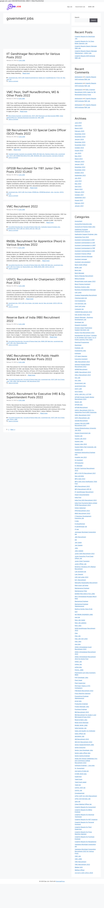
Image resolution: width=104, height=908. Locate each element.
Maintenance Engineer (82, 588)
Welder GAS (79, 867)
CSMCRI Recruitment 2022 (83, 312)
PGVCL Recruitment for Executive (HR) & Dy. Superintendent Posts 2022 (36, 395)
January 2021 (79, 206)
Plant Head (78, 680)
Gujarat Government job (31, 77)
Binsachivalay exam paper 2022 (85, 281)
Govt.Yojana (28, 192)
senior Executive (46, 155)
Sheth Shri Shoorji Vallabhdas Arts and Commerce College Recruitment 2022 (86, 761)
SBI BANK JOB (38, 155)
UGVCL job (9, 305)
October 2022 (79, 172)
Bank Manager (79, 273)
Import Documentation (82, 495)
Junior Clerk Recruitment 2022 (84, 553)
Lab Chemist (79, 574)
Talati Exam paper (80, 782)
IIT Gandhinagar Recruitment (84, 492)
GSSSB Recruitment (81, 420)
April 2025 (78, 125)
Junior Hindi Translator (82, 561)
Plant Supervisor (80, 683)
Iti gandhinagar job (51, 77)
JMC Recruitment (80, 537)
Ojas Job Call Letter (81, 639)
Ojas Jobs (78, 641)
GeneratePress (60, 881)
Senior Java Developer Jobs (84, 750)
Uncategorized (79, 793)
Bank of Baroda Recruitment (84, 276)
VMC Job (37, 228)
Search (77, 17)
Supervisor (78, 776)
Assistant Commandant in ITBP (85, 248)
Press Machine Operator (83, 693)
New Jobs (78, 625)
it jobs (77, 521)
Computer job (79, 309)
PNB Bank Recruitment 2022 (84, 691)
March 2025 (79, 128)
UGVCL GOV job (29, 228)
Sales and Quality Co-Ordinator (85, 731)
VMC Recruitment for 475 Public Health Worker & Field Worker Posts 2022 (32, 357)
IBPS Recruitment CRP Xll (83, 489)
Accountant (78, 221)
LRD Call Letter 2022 (81, 577)
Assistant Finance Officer (83, 254)
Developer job (79, 322)
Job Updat (35, 303)
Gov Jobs (78, 380)
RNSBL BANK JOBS (39, 266)
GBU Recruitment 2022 (82, 362)
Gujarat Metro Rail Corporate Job (85, 447)
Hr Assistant (79, 460)
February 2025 (79, 131)
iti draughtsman (80, 524)
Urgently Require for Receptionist (85, 841)
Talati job (78, 785)
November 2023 (80, 145)
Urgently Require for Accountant (85, 807)
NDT (76, 612)
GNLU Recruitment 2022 (83, 375)
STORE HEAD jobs (81, 774)
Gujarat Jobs (79, 441)
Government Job (80, 6)
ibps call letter (79, 476)
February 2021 (79, 203)
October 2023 (79, 148)
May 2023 (78, 156)
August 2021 (79, 200)
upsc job (77, 801)
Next (12, 429)
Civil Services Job (80, 303)
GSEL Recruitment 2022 (82, 415)
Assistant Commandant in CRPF (85, 245)
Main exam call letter (81, 585)
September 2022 (80, 175)
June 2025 (78, 123)
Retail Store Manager (81, 722)
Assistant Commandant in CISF (85, 242)
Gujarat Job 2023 (80, 438)
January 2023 (79, 164)
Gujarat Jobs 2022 (81, 444)
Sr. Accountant (79, 768)
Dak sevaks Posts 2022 (82, 314)
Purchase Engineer (81, 709)
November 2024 (80, 136)
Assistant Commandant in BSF (85, 240)
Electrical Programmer (82, 342)
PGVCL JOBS (13, 419)
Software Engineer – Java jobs (85, 765)
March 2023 (79, 159)
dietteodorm (79, 77)
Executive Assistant (81, 359)
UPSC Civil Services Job (82, 799)
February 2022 (79, 192)
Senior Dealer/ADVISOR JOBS (84, 745)
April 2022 (78, 186)
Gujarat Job (42, 77)
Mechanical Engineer (81, 601)
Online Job (78, 664)
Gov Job (77, 378)
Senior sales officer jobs (82, 753)
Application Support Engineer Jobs (50, 227)
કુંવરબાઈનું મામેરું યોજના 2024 (84, 873)
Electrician (78, 345)
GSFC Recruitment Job (82, 418)
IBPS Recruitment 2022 (82, 486)
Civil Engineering (80, 301)
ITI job (58, 77)
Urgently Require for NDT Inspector (86, 819)
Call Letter (78, 292)
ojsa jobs (56, 192)
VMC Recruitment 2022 (22, 206)
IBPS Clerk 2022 (80, 479)
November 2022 (80, 170)
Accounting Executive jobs (15, 227)
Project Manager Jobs (82, 706)
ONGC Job (78, 661)
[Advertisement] (36, 36)
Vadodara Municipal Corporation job (27, 117)
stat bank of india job (57, 155)
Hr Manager (78, 465)
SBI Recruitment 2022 (82, 739)
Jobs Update (79, 551)
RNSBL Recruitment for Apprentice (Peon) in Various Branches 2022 (35, 242)
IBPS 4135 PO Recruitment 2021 (85, 473)
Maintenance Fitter (81, 591)
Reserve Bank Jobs (28, 266)
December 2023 (80, 142)
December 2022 (80, 167)
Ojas (64, 77)
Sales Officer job (80, 733)
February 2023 (79, 161)
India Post (78, 497)
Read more (26, 73)
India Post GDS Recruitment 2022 (86, 500)
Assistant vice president (25, 154)
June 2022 (78, 181)
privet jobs (78, 701)
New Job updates (80, 623)
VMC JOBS (41, 117)
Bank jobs (42, 154)
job (61, 77)
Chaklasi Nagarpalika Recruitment (86, 295)
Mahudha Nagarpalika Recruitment (86, 582)
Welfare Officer (79, 870)
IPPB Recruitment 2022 (82, 510)
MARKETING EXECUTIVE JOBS (24, 155)
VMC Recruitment (21, 381)
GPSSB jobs (35, 192)
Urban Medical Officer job (83, 804)
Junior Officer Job (80, 564)
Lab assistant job (80, 571)
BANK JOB (91, 6)
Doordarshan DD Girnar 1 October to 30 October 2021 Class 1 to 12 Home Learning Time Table (86, 337)
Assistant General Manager (84, 256)
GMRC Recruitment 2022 (83, 372)
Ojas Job (69, 6)
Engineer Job (79, 348)
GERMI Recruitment (81, 369)
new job (41, 303)
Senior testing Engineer (82, 756)
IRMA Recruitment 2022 (82, 513)
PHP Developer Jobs (81, 677)
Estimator (78, 353)
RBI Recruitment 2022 (82, 712)
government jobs (13, 77)
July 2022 (78, 178)
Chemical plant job (81, 298)
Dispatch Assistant (81, 325)
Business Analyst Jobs (51, 154)
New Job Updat (48, 303)
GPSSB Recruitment (44, 192)
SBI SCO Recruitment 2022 (83, 742)
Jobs (52, 192)
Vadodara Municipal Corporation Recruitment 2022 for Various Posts (85, 851)
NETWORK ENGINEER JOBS (84, 614)
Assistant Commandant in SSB (85, 251)
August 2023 (79, 150)
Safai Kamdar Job (80, 728)
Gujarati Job (79, 450)
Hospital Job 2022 (81, 457)
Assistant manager (13, 154)
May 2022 (78, 184)
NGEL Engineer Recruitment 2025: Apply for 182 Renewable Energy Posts (85, 92)
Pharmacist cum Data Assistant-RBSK (48, 116)
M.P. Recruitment (80, 580)
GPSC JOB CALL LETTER (83, 394)
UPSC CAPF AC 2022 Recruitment (86, 796)
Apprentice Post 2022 (82, 237)
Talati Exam (78, 779)
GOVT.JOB (21, 77)
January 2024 (79, 139)
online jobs (78, 667)
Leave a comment (13, 81)
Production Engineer (81, 704)
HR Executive (79, 463)
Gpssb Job (78, 402)
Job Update (78, 545)
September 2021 (80, 197)
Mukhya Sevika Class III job (83, 609)
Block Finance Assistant (14, 116)
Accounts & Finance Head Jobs (32, 227)
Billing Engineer (80, 278)
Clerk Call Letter (80, 306)
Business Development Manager (85, 290)
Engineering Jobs (80, 350)
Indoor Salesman (80, 508)
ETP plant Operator (81, 356)
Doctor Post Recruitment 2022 (84, 332)
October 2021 (79, 195)
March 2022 (79, 189)
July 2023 (78, 153)
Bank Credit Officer (81, 265)
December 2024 (80, 134)
